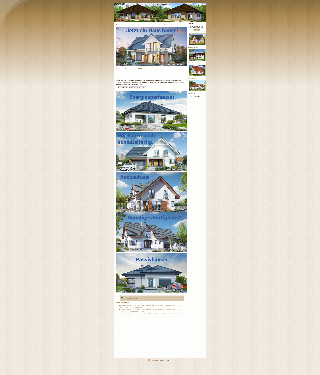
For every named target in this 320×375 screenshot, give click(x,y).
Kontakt (203, 1)
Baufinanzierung (197, 1)
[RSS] (149, 360)
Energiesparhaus (175, 1)
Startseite (169, 1)
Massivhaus (182, 1)
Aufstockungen (190, 1)
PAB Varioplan (161, 4)
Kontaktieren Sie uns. (131, 298)
